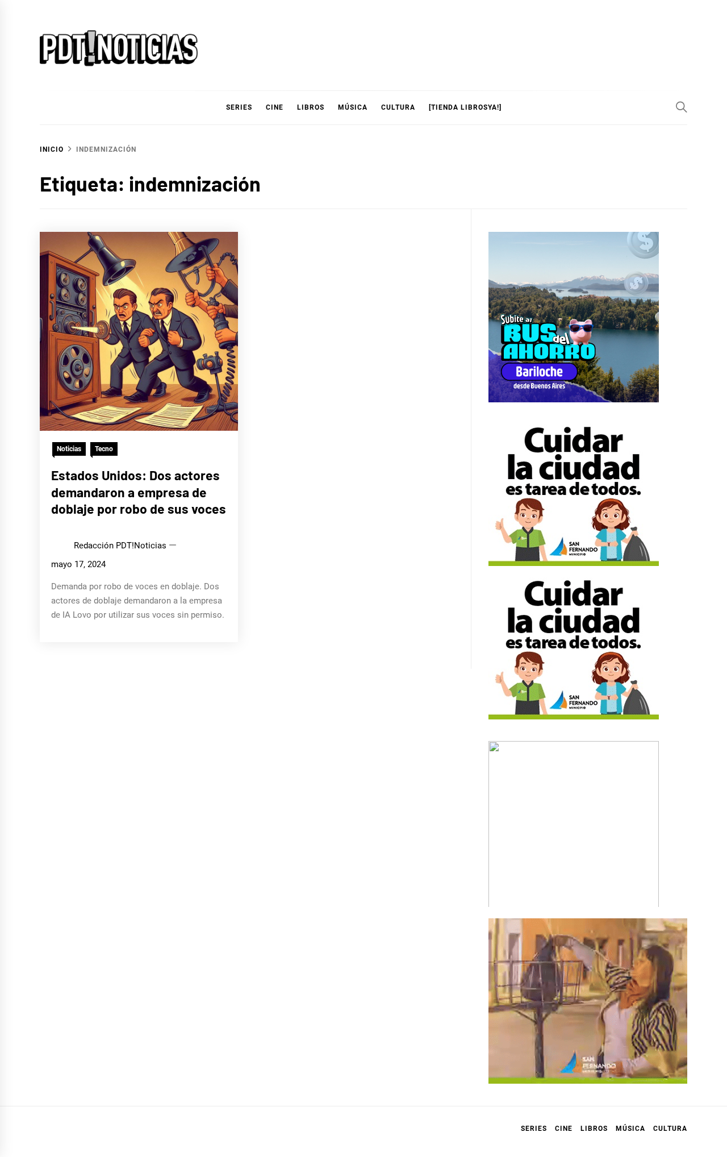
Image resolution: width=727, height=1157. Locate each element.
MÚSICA (352, 107)
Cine (274, 107)
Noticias (69, 449)
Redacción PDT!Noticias (120, 545)
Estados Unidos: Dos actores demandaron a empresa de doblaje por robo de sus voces (138, 492)
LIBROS (310, 107)
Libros (594, 1129)
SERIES (239, 107)
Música (630, 1129)
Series (534, 1129)
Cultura (398, 107)
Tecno (104, 449)
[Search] (681, 107)
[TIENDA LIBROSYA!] (465, 107)
